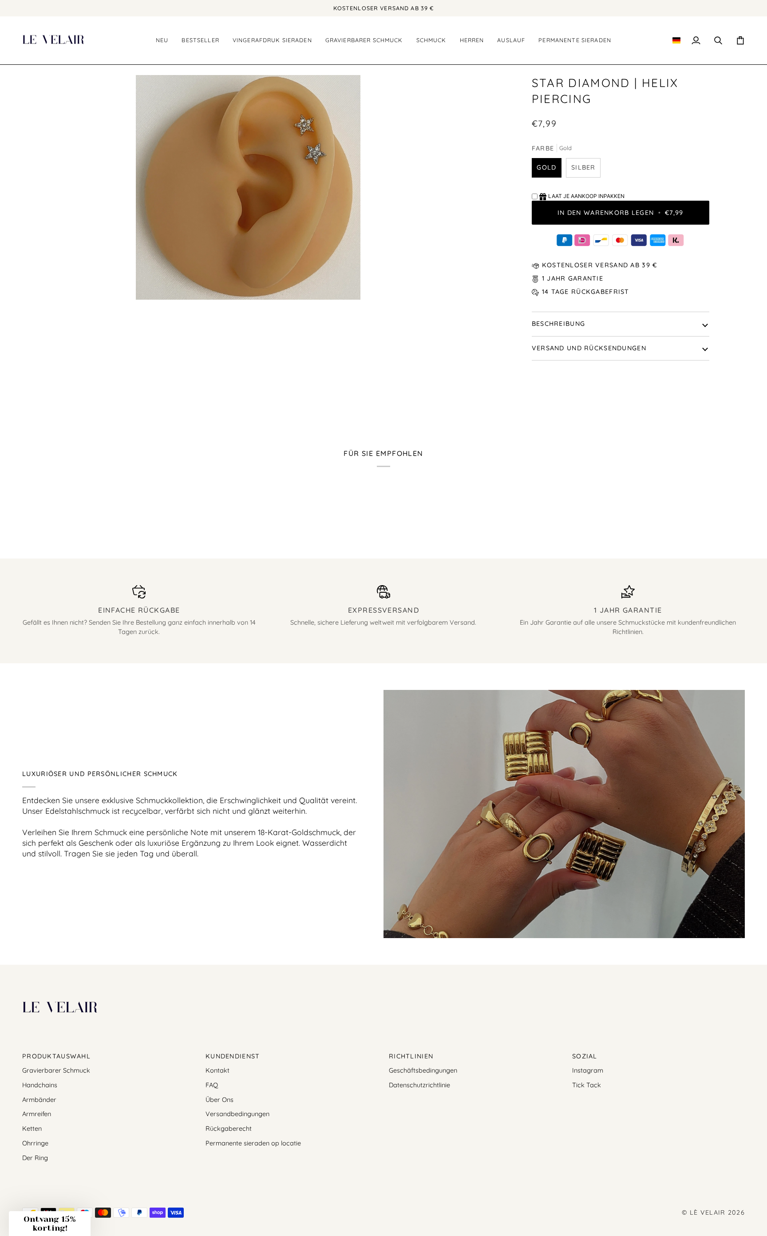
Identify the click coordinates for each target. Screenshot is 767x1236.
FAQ (212, 1085)
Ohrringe (35, 1143)
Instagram (587, 1070)
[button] (200, 40)
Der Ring (35, 1157)
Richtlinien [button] (411, 1056)
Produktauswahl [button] (56, 1056)
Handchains (39, 1085)
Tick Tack (586, 1085)
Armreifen (36, 1113)
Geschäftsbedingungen (423, 1070)
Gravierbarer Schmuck (56, 1070)
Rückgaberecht (229, 1128)
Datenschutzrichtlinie (419, 1085)
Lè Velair (708, 1212)
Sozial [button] (584, 1056)
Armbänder (39, 1099)
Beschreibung (558, 324)
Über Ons (219, 1099)
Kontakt (217, 1070)
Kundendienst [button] (233, 1056)
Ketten (32, 1128)
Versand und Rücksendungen (589, 348)
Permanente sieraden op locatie (253, 1143)
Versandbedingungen (237, 1113)
